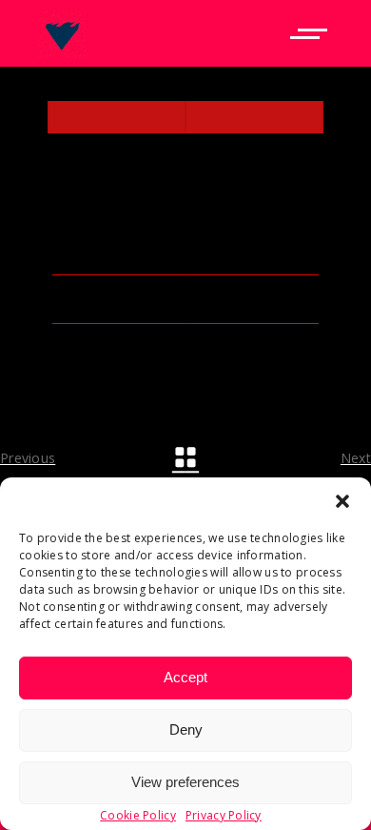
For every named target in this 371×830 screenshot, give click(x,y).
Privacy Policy (224, 815)
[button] (342, 501)
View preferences (185, 782)
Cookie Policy (138, 815)
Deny (186, 729)
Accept (185, 677)
